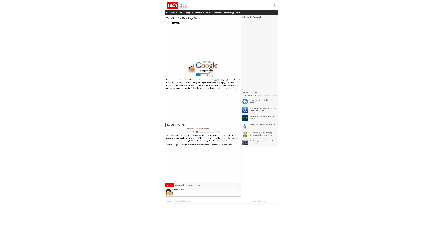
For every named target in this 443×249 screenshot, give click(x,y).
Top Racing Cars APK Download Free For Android (263, 142)
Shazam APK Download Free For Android (261, 101)
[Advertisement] (203, 43)
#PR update (195, 185)
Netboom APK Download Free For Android (262, 117)
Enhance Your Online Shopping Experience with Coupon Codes (261, 134)
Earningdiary (271, 201)
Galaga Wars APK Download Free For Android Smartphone (263, 109)
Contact (195, 201)
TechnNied (184, 80)
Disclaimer (203, 201)
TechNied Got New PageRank (183, 18)
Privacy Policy (215, 201)
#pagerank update (182, 185)
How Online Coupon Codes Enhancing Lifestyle (263, 125)
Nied (177, 5)
